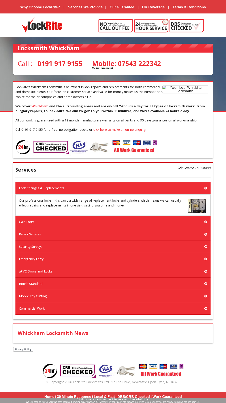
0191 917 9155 (60, 63)
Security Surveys (30, 246)
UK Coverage (153, 7)
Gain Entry (26, 222)
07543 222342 (139, 63)
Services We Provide (85, 7)
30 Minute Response (74, 397)
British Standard (31, 284)
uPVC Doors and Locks (35, 271)
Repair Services (30, 234)
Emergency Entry (31, 259)
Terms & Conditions (189, 7)
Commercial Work (32, 308)
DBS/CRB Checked (133, 397)
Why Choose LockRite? (40, 7)
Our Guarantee (122, 7)
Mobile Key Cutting (33, 296)
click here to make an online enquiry (119, 129)
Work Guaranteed (167, 397)
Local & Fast (104, 397)
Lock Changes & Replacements (41, 188)
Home (49, 397)
